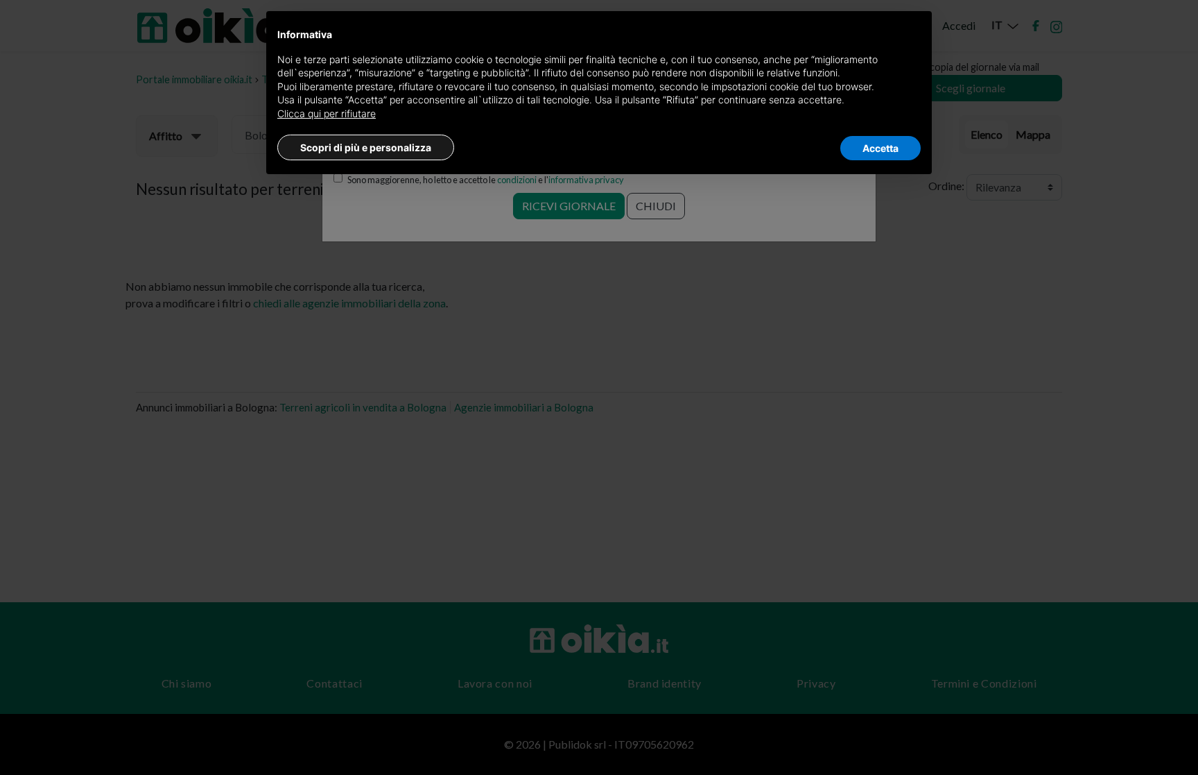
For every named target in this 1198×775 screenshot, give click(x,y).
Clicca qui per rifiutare (326, 113)
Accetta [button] (880, 148)
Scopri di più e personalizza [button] (365, 147)
